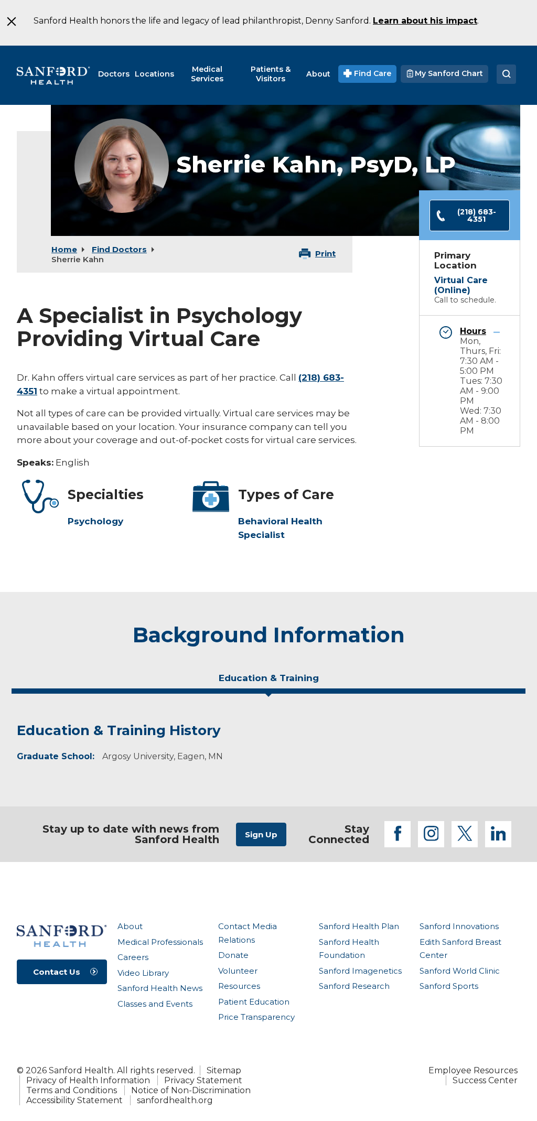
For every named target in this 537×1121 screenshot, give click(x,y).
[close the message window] (11, 21)
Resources (239, 986)
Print (325, 253)
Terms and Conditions (71, 1090)
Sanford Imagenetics (360, 971)
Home (64, 249)
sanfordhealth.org (175, 1100)
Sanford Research (354, 986)
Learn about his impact (425, 21)
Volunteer (237, 971)
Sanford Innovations (459, 926)
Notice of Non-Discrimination (191, 1090)
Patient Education (253, 1002)
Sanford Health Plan (359, 926)
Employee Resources (473, 1070)
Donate (233, 955)
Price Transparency (256, 1017)
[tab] (268, 682)
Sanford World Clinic (460, 971)
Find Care (371, 73)
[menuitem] (113, 74)
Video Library (143, 973)
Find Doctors (119, 249)
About (130, 926)
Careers (132, 957)
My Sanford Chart (448, 73)
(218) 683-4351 (476, 215)
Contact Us (56, 972)
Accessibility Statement (74, 1100)
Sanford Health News (159, 988)
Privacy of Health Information (88, 1080)
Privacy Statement (203, 1080)
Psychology (95, 521)
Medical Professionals (160, 942)
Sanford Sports (449, 986)
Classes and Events (154, 1004)
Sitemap (224, 1070)
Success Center (485, 1080)
